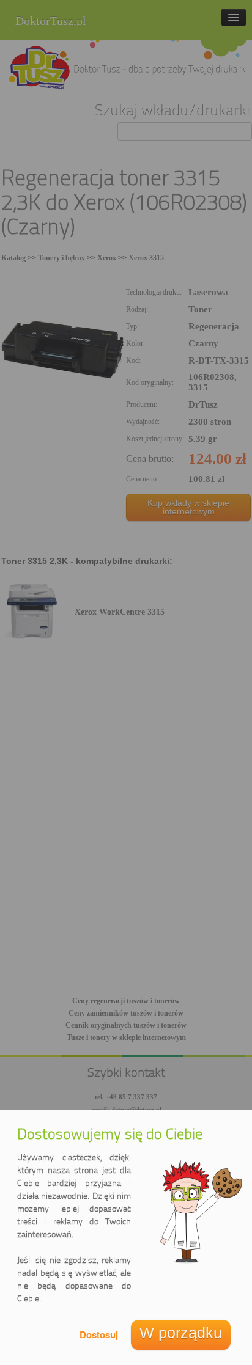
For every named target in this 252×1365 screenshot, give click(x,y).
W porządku (180, 1333)
